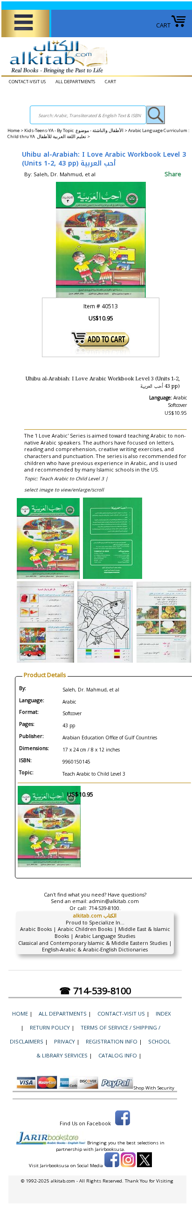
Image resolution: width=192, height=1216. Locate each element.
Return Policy (50, 1027)
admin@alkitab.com (114, 900)
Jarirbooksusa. (110, 1149)
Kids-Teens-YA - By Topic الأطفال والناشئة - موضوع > (76, 130)
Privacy (64, 1041)
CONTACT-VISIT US (27, 82)
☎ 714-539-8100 (95, 990)
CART (163, 25)
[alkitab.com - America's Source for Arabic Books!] (56, 74)
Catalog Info (117, 1055)
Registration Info (111, 1041)
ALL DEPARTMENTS (75, 82)
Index (163, 1013)
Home (13, 130)
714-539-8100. (105, 907)
